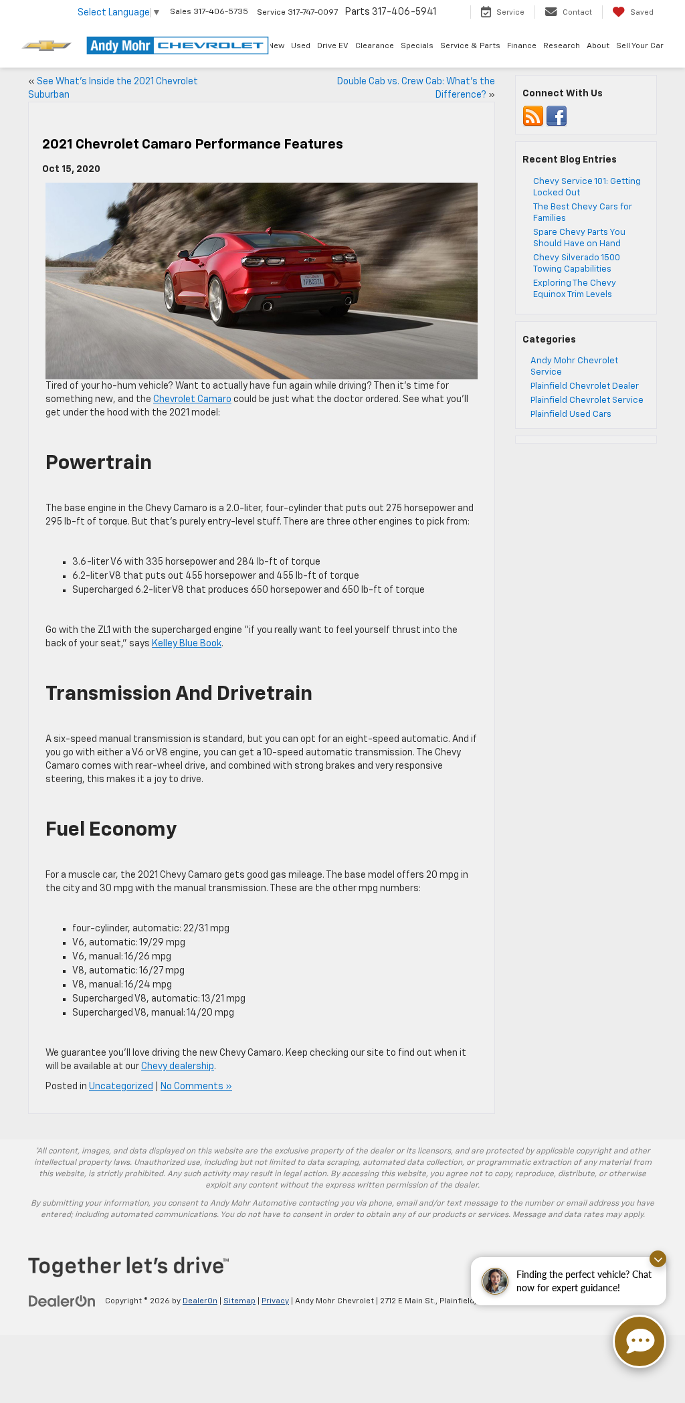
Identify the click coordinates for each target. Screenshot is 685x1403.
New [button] (276, 46)
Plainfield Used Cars (570, 414)
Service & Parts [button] (470, 46)
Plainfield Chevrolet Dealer (584, 386)
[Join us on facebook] (556, 116)
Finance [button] (521, 46)
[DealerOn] (62, 1300)
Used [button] (300, 46)
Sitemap (239, 1301)
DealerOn (200, 1301)
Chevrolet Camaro (192, 399)
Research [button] (561, 46)
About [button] (598, 46)
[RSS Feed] (533, 116)
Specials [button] (417, 46)
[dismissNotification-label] (658, 1258)
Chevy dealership (177, 1066)
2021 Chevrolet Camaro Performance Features (192, 144)
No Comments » (196, 1086)
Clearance (374, 46)
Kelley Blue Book (186, 643)
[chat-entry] (639, 1341)
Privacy (275, 1301)
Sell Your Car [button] (640, 46)
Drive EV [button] (333, 46)
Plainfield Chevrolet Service (587, 400)
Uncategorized (121, 1086)
